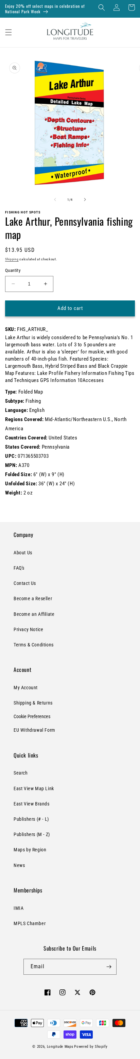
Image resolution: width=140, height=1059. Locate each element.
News (19, 865)
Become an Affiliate (34, 614)
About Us (23, 552)
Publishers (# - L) (31, 819)
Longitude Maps (60, 1046)
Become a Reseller (33, 598)
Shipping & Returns (33, 703)
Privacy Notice (28, 629)
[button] (101, 7)
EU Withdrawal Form (34, 730)
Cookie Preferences (32, 716)
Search (21, 773)
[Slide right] (84, 199)
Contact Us (25, 583)
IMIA (18, 908)
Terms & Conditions (34, 644)
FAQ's (19, 568)
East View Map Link (34, 788)
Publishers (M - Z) (32, 834)
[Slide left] (55, 199)
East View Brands (32, 803)
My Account (26, 687)
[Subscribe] (108, 967)
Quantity (12, 270)
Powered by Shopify (91, 1046)
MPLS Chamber (30, 923)
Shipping (12, 259)
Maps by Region (30, 849)
